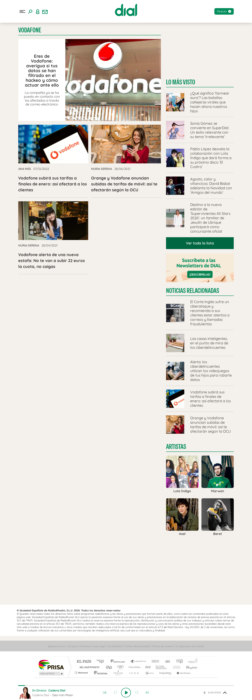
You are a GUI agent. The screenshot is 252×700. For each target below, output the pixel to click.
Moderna (99, 672)
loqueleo (165, 672)
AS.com (166, 661)
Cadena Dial (148, 667)
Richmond (81, 672)
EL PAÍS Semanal (161, 667)
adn (178, 661)
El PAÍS (84, 661)
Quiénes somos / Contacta (63, 646)
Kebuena (188, 667)
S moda (149, 672)
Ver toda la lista (200, 243)
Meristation (183, 672)
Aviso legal (99, 646)
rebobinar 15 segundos (115, 693)
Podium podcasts (118, 672)
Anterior (105, 693)
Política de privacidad (137, 646)
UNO (109, 667)
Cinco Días (134, 667)
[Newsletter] (45, 11)
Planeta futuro (175, 667)
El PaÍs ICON (133, 672)
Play (126, 693)
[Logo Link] (126, 10)
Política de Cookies (162, 646)
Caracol (191, 661)
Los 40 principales (101, 661)
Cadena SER (154, 661)
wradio (120, 667)
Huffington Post (88, 667)
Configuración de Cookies (189, 646)
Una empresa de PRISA (51, 664)
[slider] (126, 685)
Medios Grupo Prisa (51, 673)
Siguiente (147, 693)
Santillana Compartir (138, 661)
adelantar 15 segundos (137, 693)
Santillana (119, 661)
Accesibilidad (115, 646)
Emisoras (85, 646)
